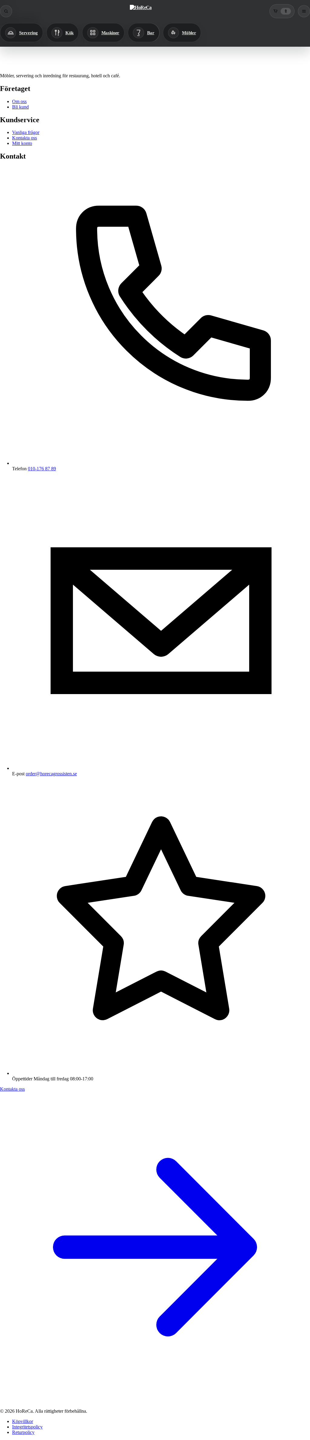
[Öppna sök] (6, 11)
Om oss (19, 101)
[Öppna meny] (304, 11)
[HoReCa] (140, 11)
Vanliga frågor (25, 132)
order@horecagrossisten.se (51, 773)
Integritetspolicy (27, 1426)
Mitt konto (22, 143)
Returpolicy (23, 1432)
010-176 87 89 (42, 468)
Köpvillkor (22, 1421)
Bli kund (20, 106)
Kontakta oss (24, 137)
